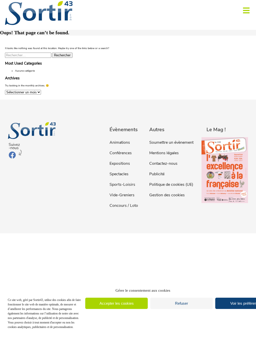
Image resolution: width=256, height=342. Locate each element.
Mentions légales (164, 153)
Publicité (156, 174)
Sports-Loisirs (122, 184)
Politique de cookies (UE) (171, 184)
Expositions (120, 163)
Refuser (181, 303)
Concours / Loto (124, 205)
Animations (120, 142)
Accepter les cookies (117, 303)
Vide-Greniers (122, 195)
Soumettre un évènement (171, 142)
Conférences (121, 153)
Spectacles (119, 174)
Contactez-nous (163, 163)
